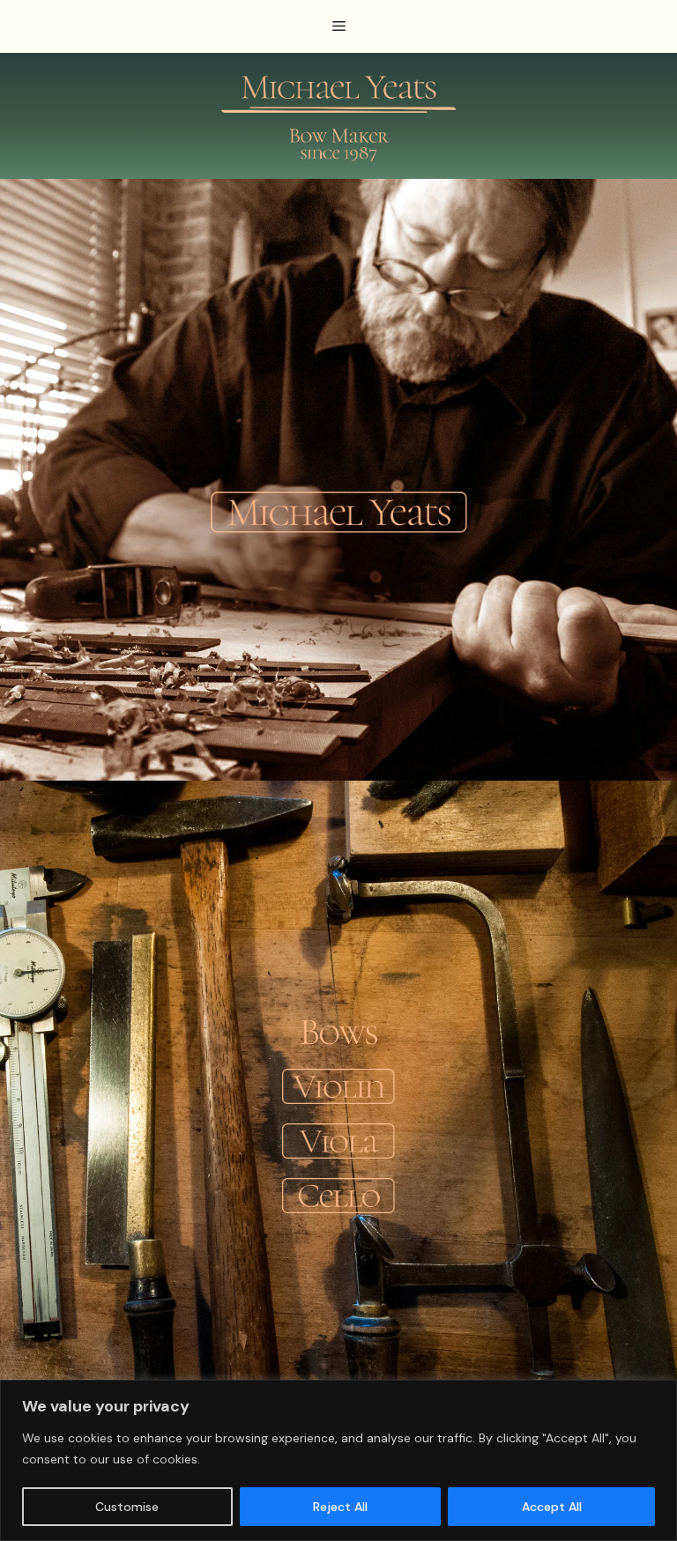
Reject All (340, 1507)
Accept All (552, 1507)
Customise (127, 1507)
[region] (338, 1460)
